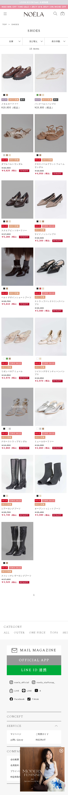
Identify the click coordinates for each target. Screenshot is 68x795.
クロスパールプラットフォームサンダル (50, 165)
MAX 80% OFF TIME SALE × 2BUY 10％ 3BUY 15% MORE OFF (34, 7)
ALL (7, 632)
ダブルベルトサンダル (12, 164)
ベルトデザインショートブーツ (16, 297)
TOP (4, 24)
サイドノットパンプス (45, 234)
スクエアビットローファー (14, 230)
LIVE (16, 691)
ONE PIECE (37, 632)
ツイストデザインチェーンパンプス (50, 372)
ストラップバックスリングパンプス (50, 302)
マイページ (15, 734)
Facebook (19, 699)
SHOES (15, 24)
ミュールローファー (44, 441)
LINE (29, 691)
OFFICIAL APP (34, 660)
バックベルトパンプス (45, 104)
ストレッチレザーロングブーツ (16, 576)
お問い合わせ (16, 740)
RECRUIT (41, 740)
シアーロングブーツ (11, 509)
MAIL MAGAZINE (38, 650)
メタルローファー (9, 104)
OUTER (19, 632)
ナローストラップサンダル (14, 441)
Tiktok (35, 699)
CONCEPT (15, 716)
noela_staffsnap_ (46, 682)
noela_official (21, 682)
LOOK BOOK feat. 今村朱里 (34, 2)
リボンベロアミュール (12, 371)
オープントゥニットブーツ (48, 509)
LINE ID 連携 (34, 670)
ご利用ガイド (42, 734)
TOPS (54, 632)
